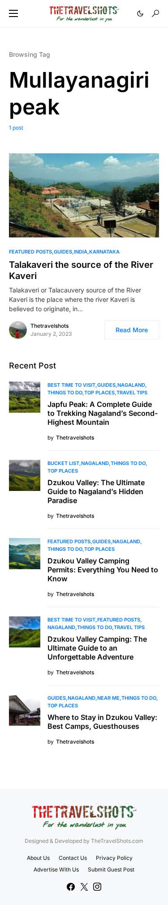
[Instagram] (97, 887)
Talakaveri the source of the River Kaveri (81, 270)
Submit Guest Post (111, 869)
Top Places (99, 392)
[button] (13, 13)
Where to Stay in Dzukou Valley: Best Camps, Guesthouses (102, 722)
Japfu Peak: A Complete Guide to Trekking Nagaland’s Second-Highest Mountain (102, 413)
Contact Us (73, 857)
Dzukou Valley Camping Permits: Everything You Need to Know (102, 569)
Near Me (108, 698)
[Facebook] (71, 887)
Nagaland (131, 385)
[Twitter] (84, 887)
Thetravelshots (49, 325)
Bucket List (63, 463)
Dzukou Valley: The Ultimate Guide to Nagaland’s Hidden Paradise (96, 491)
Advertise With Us (56, 869)
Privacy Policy (114, 857)
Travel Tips (131, 392)
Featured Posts (30, 252)
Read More (132, 330)
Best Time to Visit (71, 385)
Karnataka (104, 252)
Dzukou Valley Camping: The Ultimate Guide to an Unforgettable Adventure (97, 647)
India (80, 252)
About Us (38, 857)
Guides (63, 252)
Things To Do (64, 392)
